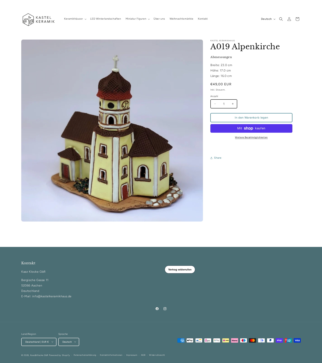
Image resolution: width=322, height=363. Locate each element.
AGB (143, 355)
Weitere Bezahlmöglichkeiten (251, 137)
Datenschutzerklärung (85, 355)
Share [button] (218, 157)
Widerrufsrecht (157, 355)
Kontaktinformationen (111, 355)
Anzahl (214, 96)
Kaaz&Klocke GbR (39, 355)
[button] (75, 19)
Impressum (131, 355)
